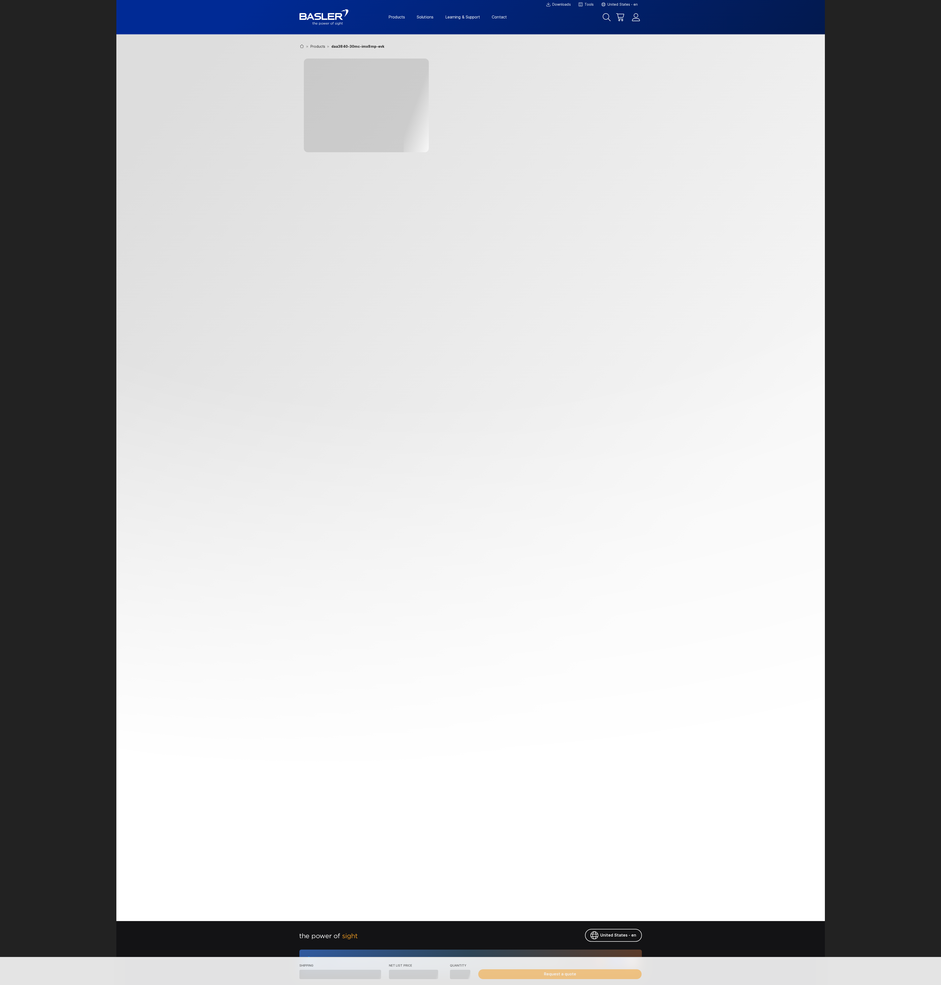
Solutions (425, 17)
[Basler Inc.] (324, 17)
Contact (499, 17)
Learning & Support (462, 17)
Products (396, 17)
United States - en (618, 935)
